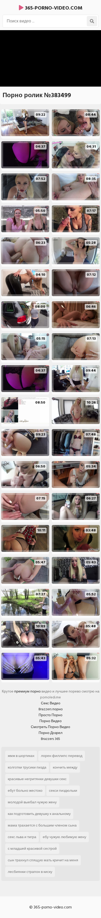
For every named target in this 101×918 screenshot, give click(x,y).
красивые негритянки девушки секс (37, 779)
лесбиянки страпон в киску (30, 872)
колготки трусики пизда (27, 767)
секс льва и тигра (22, 837)
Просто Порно (50, 715)
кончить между (65, 767)
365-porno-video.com (53, 8)
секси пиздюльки (63, 791)
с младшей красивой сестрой (32, 849)
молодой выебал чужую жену (32, 802)
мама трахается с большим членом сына (42, 825)
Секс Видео (50, 703)
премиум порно (27, 691)
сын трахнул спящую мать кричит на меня (43, 860)
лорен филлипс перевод (61, 756)
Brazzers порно (51, 709)
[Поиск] (92, 21)
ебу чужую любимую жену (64, 837)
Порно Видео (50, 721)
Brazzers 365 (50, 739)
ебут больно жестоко (25, 791)
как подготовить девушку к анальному (39, 814)
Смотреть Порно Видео (50, 727)
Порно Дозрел (50, 733)
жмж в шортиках (21, 756)
